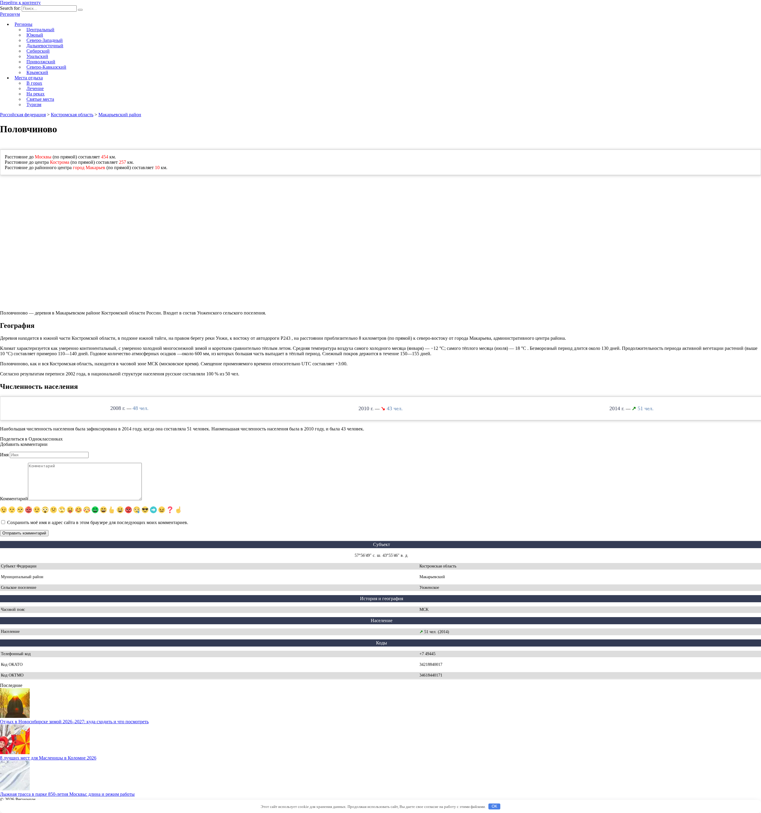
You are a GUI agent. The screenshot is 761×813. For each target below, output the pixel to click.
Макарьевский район (119, 114)
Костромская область (72, 114)
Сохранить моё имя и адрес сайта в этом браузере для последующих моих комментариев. (97, 522)
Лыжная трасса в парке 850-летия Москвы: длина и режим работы (67, 794)
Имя (4, 454)
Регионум (10, 14)
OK (494, 806)
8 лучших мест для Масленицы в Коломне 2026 (48, 757)
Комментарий (14, 498)
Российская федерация (23, 114)
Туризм (33, 104)
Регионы (23, 24)
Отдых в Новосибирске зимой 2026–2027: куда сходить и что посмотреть (74, 721)
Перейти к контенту (20, 2)
